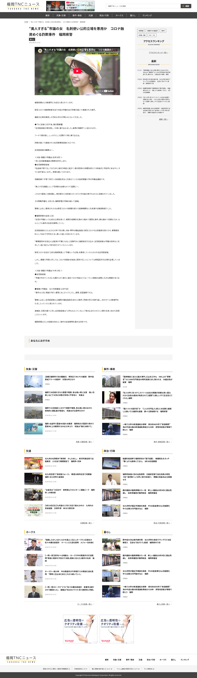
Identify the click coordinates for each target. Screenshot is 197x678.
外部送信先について (80, 669)
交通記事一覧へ (86, 523)
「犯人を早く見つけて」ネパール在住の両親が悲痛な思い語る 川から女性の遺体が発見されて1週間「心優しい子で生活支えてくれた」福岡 (147, 395)
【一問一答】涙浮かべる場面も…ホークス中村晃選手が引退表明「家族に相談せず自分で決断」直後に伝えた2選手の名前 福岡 (69, 558)
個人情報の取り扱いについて (101, 669)
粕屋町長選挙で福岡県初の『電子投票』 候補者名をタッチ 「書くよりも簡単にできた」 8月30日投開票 (147, 460)
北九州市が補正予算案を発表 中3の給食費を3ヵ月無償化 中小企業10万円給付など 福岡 (147, 507)
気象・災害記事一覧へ (84, 441)
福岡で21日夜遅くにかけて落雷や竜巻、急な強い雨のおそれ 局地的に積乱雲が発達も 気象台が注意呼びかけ (69, 409)
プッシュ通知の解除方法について (127, 669)
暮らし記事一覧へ (163, 604)
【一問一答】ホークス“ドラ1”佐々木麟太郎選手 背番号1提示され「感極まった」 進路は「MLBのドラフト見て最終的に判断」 (69, 588)
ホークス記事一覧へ (84, 604)
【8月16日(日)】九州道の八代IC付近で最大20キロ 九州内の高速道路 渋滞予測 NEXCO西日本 (69, 507)
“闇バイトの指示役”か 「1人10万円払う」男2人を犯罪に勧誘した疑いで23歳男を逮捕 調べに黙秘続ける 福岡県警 (147, 410)
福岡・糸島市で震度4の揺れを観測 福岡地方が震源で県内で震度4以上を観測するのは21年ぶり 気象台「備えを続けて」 (69, 425)
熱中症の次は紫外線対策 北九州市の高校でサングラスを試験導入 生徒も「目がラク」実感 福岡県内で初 (147, 541)
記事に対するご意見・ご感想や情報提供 (55, 669)
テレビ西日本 (148, 669)
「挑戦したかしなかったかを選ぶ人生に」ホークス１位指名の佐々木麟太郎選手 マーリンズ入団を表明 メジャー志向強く (69, 541)
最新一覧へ (163, 119)
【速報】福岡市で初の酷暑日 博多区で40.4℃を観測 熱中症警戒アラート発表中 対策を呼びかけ (69, 378)
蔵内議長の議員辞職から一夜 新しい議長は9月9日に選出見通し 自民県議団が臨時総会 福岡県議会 (147, 491)
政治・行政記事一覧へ (162, 523)
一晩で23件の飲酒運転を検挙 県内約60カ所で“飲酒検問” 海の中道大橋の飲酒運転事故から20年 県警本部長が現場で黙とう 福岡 (147, 427)
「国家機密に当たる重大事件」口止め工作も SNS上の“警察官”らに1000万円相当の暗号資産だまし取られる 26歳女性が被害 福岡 (147, 379)
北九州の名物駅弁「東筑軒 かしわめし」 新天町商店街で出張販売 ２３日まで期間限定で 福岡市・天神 (69, 460)
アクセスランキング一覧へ (158, 52)
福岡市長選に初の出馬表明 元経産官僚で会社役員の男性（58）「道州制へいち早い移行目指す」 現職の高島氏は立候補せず (147, 477)
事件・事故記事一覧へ (162, 441)
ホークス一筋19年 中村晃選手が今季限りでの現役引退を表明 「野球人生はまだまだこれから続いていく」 (69, 572)
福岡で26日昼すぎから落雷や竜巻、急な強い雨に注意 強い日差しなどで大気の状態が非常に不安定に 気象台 (69, 393)
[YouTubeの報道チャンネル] (70, 6)
